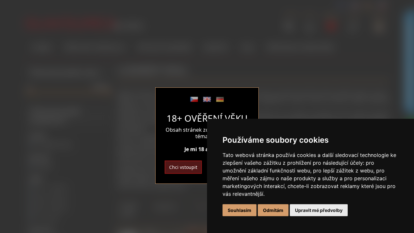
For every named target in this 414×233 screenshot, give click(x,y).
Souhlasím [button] (239, 210)
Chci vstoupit (183, 167)
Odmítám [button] (273, 210)
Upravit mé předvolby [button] (319, 210)
